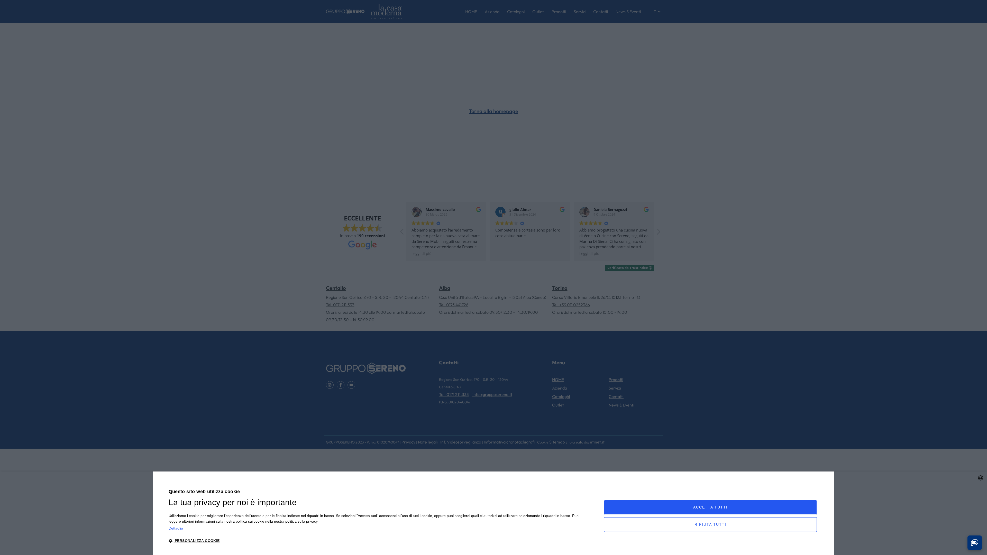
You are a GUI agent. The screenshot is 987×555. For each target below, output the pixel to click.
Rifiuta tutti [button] (710, 524)
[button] (380, 541)
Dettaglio (176, 528)
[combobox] (980, 477)
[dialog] (493, 513)
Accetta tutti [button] (710, 507)
